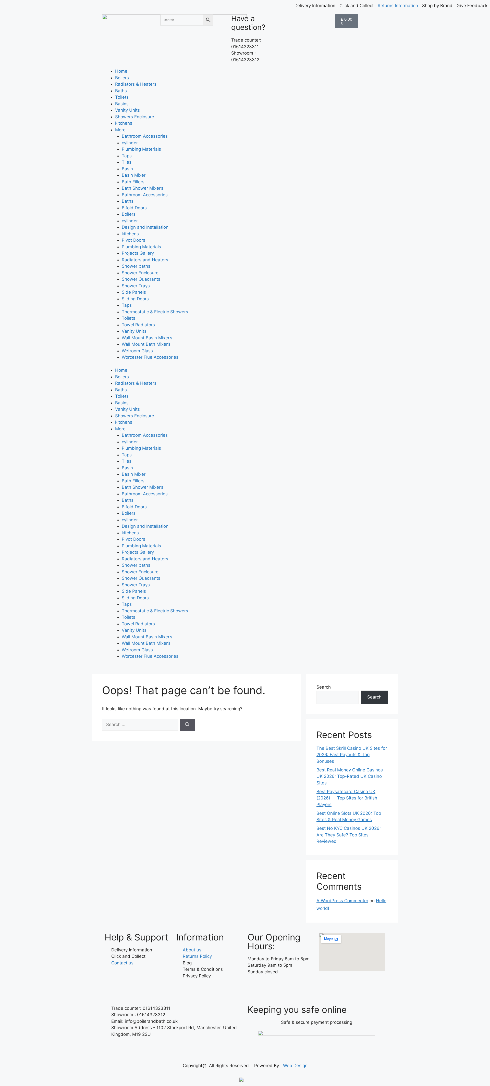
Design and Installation (145, 227)
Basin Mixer (133, 175)
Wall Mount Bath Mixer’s (146, 344)
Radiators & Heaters (135, 84)
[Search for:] (141, 724)
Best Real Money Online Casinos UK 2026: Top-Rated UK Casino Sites (349, 776)
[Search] (187, 725)
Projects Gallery (138, 253)
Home (121, 71)
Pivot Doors (133, 240)
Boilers (122, 77)
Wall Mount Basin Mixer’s (147, 337)
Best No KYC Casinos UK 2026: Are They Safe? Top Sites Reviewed (348, 835)
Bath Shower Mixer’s (142, 188)
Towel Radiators (138, 324)
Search (323, 687)
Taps (127, 155)
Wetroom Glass (137, 350)
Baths (121, 90)
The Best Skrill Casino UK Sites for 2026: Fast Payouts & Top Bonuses (351, 755)
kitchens (123, 123)
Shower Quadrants (141, 279)
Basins (122, 103)
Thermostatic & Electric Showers (155, 311)
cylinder (130, 142)
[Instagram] (268, 986)
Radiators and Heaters (145, 259)
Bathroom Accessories (145, 136)
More (120, 129)
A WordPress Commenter (342, 900)
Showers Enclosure (134, 116)
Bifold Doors (134, 207)
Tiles (126, 162)
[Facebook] (254, 986)
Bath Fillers (133, 181)
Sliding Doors (135, 298)
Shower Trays (136, 285)
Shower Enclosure (140, 272)
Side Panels (134, 292)
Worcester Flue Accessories (150, 357)
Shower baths (136, 266)
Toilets (122, 97)
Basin (127, 168)
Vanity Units (127, 110)
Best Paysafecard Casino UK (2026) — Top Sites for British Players (346, 798)
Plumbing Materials (141, 149)
